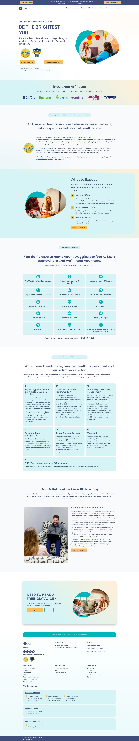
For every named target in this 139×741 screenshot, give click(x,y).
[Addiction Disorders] (38, 302)
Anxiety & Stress (69, 306)
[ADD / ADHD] (101, 302)
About (67, 8)
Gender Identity (69, 318)
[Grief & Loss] (38, 325)
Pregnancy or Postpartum (69, 329)
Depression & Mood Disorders (38, 295)
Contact (118, 8)
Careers (102, 8)
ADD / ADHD (101, 306)
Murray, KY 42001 (31, 708)
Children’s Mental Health (69, 295)
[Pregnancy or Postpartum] (69, 325)
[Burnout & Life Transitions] (101, 290)
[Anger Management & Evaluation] (69, 276)
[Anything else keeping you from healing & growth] (101, 325)
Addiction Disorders (38, 306)
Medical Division (72, 696)
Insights (82, 8)
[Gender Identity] (69, 313)
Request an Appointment (112, 2)
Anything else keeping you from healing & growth (101, 330)
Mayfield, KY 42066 (32, 722)
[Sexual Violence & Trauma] (101, 276)
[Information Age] (46, 696)
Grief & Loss (38, 329)
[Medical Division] (64, 696)
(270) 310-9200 (87, 338)
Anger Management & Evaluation (69, 282)
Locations (109, 8)
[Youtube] (33, 651)
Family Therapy (101, 318)
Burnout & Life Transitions (100, 295)
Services (73, 8)
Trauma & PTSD (38, 318)
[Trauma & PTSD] (38, 313)
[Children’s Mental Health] (69, 290)
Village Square (33, 696)
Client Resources (93, 8)
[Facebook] (24, 651)
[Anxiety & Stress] (69, 302)
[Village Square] (26, 696)
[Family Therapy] (101, 313)
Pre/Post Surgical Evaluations (38, 281)
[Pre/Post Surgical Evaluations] (38, 276)
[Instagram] (27, 651)
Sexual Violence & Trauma (101, 281)
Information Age (54, 696)
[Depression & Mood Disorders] (38, 290)
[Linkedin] (30, 651)
